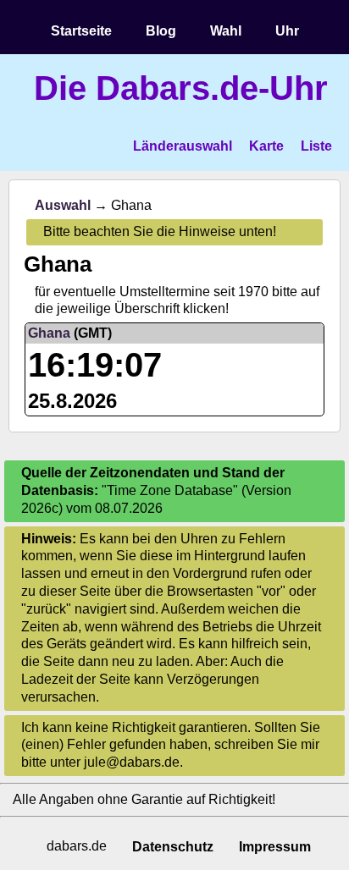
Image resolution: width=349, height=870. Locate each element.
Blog (161, 31)
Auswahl (63, 205)
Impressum (275, 847)
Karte (266, 146)
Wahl (225, 31)
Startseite (81, 31)
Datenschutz (172, 847)
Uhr (287, 31)
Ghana (49, 333)
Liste (316, 146)
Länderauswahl (182, 146)
